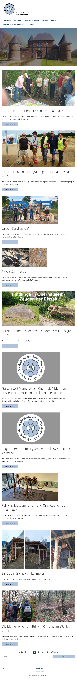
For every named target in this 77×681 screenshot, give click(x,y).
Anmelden (40, 671)
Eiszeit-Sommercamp (16, 271)
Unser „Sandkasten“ (15, 228)
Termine (45, 20)
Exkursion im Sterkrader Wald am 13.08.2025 (32, 111)
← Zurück (22, 652)
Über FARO (18, 20)
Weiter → (54, 652)
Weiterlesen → (10, 124)
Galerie (53, 20)
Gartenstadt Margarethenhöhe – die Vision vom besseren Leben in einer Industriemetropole (34, 390)
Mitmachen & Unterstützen (13, 24)
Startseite (7, 20)
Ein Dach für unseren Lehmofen (23, 573)
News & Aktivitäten (32, 20)
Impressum (31, 24)
